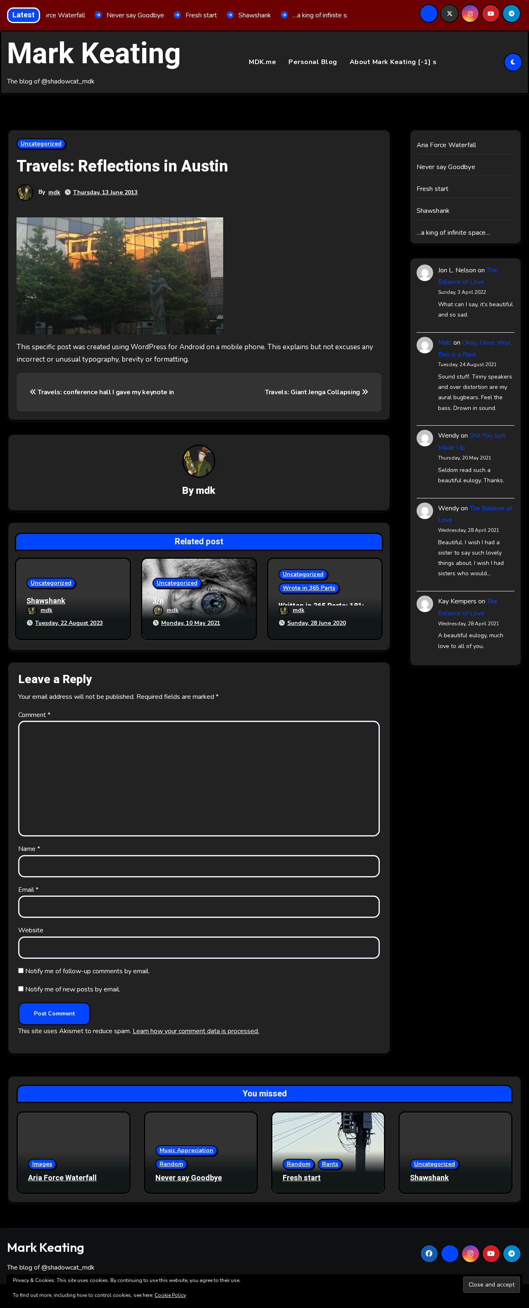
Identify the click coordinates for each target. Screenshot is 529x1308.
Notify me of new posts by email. (72, 989)
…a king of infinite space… (454, 232)
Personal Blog (312, 62)
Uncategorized (41, 144)
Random (171, 1164)
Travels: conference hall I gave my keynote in (105, 392)
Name (29, 848)
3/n (158, 601)
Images (42, 1164)
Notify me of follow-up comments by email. (87, 971)
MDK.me (262, 62)
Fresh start (433, 188)
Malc (445, 342)
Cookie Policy (170, 1295)
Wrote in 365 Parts (309, 588)
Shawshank (45, 601)
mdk (54, 192)
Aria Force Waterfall (447, 145)
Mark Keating (94, 54)
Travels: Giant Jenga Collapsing (313, 392)
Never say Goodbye (446, 167)
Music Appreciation (186, 1150)
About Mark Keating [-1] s (393, 62)
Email (28, 889)
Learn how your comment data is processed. (196, 1031)
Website (30, 930)
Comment (34, 715)
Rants (330, 1164)
